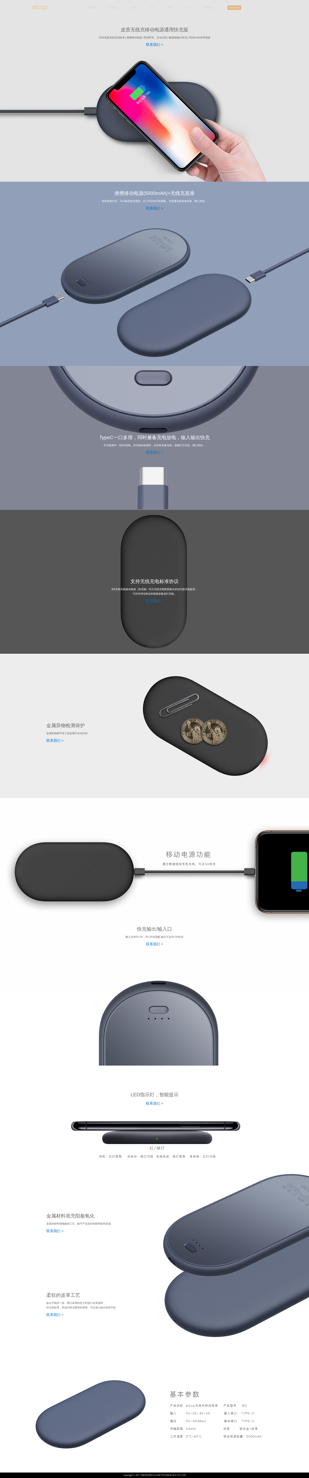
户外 (151, 7)
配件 (170, 7)
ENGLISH (234, 7)
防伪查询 (209, 7)
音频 (133, 7)
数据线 (113, 7)
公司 (188, 7)
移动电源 (92, 7)
